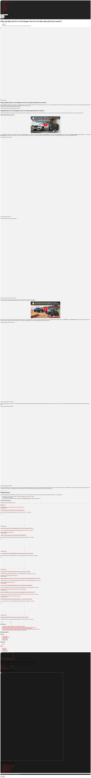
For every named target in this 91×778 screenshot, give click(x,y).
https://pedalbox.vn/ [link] (37, 498)
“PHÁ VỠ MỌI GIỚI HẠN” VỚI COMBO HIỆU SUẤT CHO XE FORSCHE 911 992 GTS (16, 528)
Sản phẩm (4, 7)
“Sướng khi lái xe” (6, 6)
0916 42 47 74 (12, 666)
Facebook (2, 502)
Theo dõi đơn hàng (6, 769)
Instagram (14, 659)
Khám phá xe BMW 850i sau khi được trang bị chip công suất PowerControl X (14, 617)
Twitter (5, 502)
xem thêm (29, 512)
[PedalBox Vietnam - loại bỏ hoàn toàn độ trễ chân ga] (4, 0)
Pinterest (7, 659)
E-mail (14, 502)
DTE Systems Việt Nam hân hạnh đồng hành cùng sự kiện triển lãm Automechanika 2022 (16, 585)
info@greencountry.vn (4, 668)
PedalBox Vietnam (26, 498)
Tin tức (4, 644)
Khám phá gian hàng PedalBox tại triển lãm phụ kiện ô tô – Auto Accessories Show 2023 (17, 628)
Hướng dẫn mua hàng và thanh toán (8, 765)
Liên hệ (4, 772)
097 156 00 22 (2, 666)
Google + (11, 502)
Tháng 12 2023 (5, 638)
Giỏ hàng (4, 3)
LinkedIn (8, 502)
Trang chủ (4, 5)
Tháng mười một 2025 (6, 637)
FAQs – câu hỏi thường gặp (7, 768)
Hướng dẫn (4, 10)
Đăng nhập (4, 648)
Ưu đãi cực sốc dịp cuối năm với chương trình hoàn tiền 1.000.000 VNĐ (13, 535)
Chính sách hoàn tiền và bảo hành (8, 766)
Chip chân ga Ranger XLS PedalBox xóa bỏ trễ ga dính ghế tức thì (12, 510)
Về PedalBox (5, 764)
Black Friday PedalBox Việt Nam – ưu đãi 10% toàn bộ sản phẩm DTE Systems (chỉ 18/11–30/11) (17, 592)
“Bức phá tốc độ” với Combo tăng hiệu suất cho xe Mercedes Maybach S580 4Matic (15, 571)
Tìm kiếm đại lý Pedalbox (7, 2)
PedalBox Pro (5, 8)
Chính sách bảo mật (6, 767)
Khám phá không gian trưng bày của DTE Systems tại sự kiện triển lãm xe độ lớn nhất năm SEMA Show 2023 (20, 578)
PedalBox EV (5, 9)
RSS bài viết (5, 649)
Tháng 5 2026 (5, 636)
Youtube (10, 659)
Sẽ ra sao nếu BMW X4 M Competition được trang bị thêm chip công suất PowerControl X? (16, 553)
